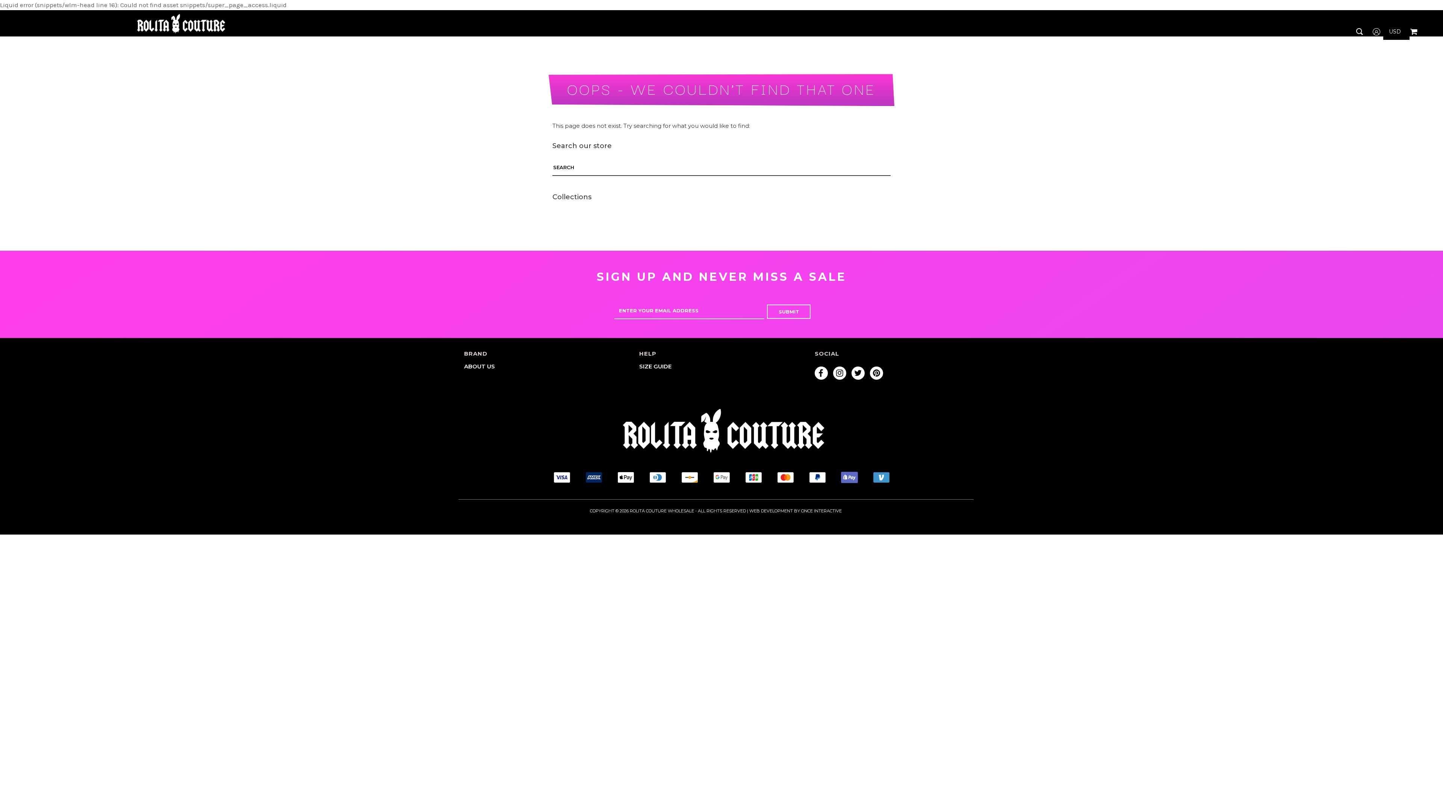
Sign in (1382, 53)
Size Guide (655, 366)
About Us (479, 366)
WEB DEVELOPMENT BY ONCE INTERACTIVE (795, 511)
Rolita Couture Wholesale (662, 511)
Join (1378, 68)
